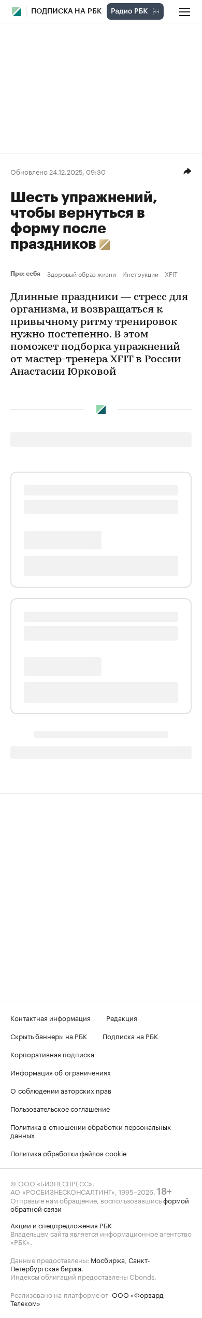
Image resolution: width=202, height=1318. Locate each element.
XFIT (171, 274)
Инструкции (140, 274)
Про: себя (26, 274)
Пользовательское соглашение (60, 1108)
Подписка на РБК (130, 1035)
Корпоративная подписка (52, 1053)
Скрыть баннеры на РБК (48, 1035)
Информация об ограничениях (60, 1072)
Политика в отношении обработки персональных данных (90, 1130)
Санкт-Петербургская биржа (80, 1263)
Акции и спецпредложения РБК (61, 1225)
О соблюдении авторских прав (60, 1090)
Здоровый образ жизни (81, 274)
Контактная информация (50, 1017)
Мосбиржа (108, 1259)
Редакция (121, 1017)
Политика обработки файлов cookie (68, 1152)
